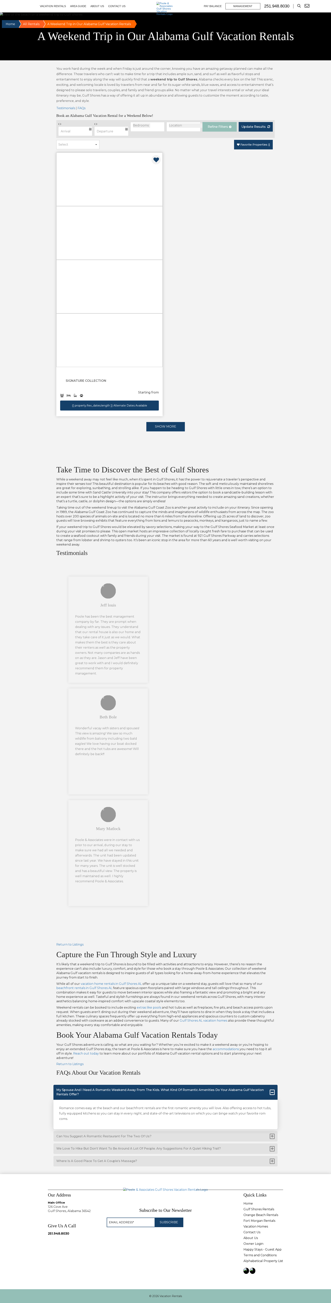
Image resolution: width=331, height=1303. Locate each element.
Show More (165, 426)
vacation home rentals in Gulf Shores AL (111, 984)
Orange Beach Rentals (260, 1215)
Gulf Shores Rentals (258, 1209)
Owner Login (253, 1244)
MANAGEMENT (242, 6)
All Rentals (31, 24)
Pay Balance (213, 6)
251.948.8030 (58, 1233)
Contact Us (116, 6)
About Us (97, 6)
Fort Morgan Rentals (259, 1221)
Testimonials (65, 108)
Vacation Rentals (53, 6)
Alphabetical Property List (263, 1261)
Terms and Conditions (260, 1255)
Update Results (253, 127)
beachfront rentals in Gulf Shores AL (84, 988)
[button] (219, 127)
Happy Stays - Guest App (262, 1249)
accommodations (226, 1049)
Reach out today (86, 1053)
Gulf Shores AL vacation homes (203, 1020)
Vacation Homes (255, 1226)
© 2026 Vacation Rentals (165, 1296)
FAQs (81, 108)
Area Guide (78, 6)
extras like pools (149, 1007)
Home (10, 24)
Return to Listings (70, 944)
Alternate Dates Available (109, 405)
